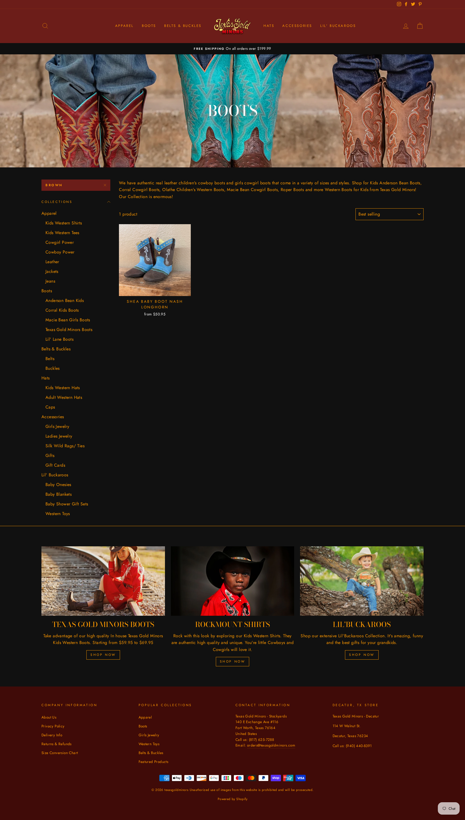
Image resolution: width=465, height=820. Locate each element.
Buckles (52, 368)
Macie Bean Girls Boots (67, 320)
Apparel (124, 25)
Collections (57, 201)
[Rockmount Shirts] (232, 581)
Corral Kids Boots (62, 310)
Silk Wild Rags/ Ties (64, 446)
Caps (50, 407)
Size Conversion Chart (59, 752)
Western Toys (57, 514)
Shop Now (103, 654)
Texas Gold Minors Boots (68, 329)
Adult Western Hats (63, 397)
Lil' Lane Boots (59, 339)
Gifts (49, 455)
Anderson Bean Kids (64, 300)
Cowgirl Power (59, 242)
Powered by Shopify (232, 799)
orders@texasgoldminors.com (271, 745)
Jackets (51, 271)
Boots (149, 25)
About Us (48, 717)
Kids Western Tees (62, 233)
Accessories (297, 25)
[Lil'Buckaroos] (362, 581)
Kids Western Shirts (63, 223)
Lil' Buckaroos (338, 25)
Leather (52, 262)
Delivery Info (51, 735)
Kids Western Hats (62, 388)
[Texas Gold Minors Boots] (103, 581)
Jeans (50, 281)
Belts (49, 359)
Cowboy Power (60, 252)
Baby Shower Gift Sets (66, 504)
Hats (268, 25)
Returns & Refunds (56, 744)
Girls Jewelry (57, 426)
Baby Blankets (58, 494)
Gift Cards (55, 465)
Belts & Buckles (183, 25)
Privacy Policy (53, 726)
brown (54, 185)
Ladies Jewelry (58, 436)
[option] (232, 49)
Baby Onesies (58, 484)
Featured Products (153, 761)
